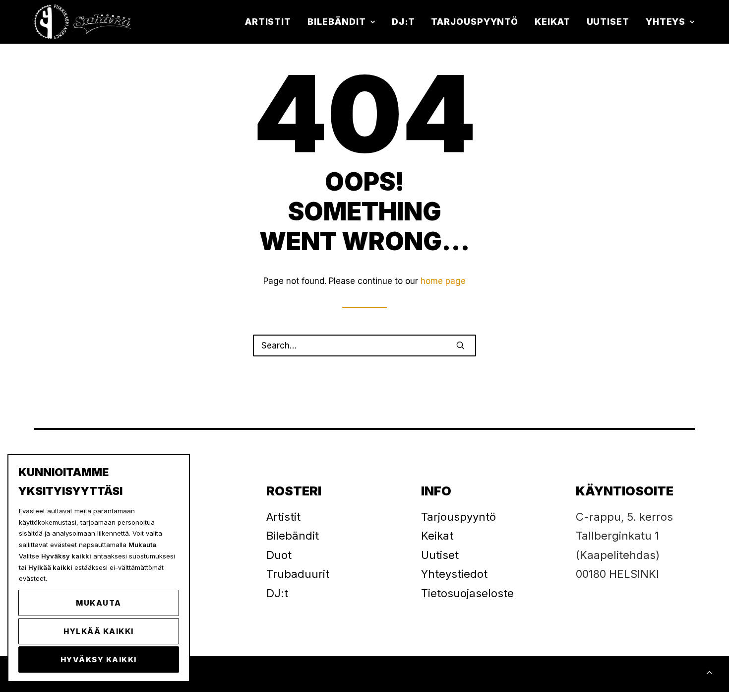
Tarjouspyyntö (474, 21)
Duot (279, 555)
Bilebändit (336, 21)
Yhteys (665, 21)
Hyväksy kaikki (99, 659)
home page (443, 281)
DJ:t (403, 21)
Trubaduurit (297, 573)
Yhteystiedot (454, 573)
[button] (460, 345)
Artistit (268, 21)
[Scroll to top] (709, 672)
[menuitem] (271, 22)
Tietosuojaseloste (467, 593)
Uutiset (608, 21)
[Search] (364, 345)
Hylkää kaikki (98, 631)
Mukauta (99, 603)
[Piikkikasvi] (83, 21)
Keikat (552, 21)
